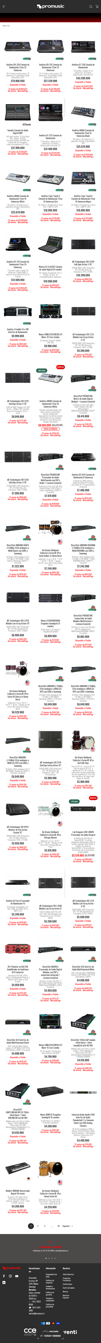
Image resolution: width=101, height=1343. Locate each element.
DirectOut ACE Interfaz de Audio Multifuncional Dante (18, 1041)
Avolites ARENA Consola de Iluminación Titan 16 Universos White (18, 198)
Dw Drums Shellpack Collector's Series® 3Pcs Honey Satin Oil (50, 1193)
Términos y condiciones (50, 1299)
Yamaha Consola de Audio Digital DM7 (17, 132)
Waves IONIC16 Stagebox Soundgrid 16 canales (50, 1116)
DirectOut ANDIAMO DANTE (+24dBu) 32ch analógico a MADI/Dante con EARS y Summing (18, 549)
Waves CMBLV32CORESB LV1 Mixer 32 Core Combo (50, 336)
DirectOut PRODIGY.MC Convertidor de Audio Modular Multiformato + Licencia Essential (83, 619)
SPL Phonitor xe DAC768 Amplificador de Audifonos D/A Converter (18, 969)
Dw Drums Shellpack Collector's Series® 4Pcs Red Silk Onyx (83, 760)
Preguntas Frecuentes (67, 1279)
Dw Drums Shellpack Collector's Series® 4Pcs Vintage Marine (50, 834)
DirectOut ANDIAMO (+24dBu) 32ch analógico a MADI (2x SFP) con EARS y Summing (18, 761)
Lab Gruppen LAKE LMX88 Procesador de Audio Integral (83, 833)
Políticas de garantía (50, 1293)
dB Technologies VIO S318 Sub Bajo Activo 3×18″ (18, 481)
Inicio (4, 25)
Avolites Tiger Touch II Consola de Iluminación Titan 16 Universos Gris (50, 198)
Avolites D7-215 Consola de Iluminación (50, 137)
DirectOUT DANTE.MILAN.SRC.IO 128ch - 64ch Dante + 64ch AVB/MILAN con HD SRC (18, 1113)
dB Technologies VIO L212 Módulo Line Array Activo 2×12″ (83, 337)
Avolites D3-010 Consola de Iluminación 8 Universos (83, 476)
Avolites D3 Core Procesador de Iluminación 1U (18, 902)
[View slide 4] (54, 1258)
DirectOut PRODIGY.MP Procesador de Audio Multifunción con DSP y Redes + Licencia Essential (50, 479)
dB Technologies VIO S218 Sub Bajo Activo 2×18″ (18, 402)
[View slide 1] (46, 1258)
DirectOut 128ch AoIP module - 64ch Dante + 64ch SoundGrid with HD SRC (83, 1042)
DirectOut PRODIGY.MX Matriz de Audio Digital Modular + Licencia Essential (83, 398)
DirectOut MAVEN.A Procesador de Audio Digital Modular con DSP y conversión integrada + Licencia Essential (50, 972)
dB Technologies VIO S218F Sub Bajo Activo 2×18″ (83, 263)
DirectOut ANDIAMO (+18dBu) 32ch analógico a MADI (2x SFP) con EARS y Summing (83, 688)
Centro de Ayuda (68, 1288)
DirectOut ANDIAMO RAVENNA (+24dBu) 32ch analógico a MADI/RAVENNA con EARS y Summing (83, 549)
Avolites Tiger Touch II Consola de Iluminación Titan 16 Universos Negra (83, 198)
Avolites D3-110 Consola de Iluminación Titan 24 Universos (18, 264)
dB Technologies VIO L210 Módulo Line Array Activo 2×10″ (83, 903)
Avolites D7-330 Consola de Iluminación (83, 66)
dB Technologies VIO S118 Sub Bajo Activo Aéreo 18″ (50, 764)
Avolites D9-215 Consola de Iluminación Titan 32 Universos (50, 67)
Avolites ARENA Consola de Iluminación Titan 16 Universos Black (83, 133)
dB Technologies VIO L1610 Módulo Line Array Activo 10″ (18, 622)
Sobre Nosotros (68, 1274)
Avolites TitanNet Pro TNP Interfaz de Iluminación (18, 331)
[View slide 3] (51, 1258)
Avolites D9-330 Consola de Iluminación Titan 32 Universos (17, 67)
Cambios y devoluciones (50, 1287)
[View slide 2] (49, 1258)
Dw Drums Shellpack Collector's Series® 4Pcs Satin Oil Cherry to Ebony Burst (17, 695)
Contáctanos (67, 1284)
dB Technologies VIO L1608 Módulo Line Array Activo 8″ (50, 907)
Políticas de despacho (50, 1281)
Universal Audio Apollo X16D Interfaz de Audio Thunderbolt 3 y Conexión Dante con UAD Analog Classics (83, 1120)
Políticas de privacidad (50, 1305)
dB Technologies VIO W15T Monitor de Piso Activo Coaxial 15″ (18, 829)
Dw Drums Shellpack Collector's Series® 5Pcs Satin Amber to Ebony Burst (50, 553)
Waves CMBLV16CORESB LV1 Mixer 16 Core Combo (50, 1046)
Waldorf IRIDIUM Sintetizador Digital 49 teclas (18, 1192)
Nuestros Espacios (66, 1296)
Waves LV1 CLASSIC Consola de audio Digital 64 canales (50, 268)
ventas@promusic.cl (36, 1313)
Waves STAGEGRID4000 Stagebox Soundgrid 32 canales (50, 623)
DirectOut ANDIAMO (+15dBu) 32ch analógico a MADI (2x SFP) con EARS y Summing (50, 688)
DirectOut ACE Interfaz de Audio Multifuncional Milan (83, 968)
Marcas (65, 1291)
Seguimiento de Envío (51, 1275)
